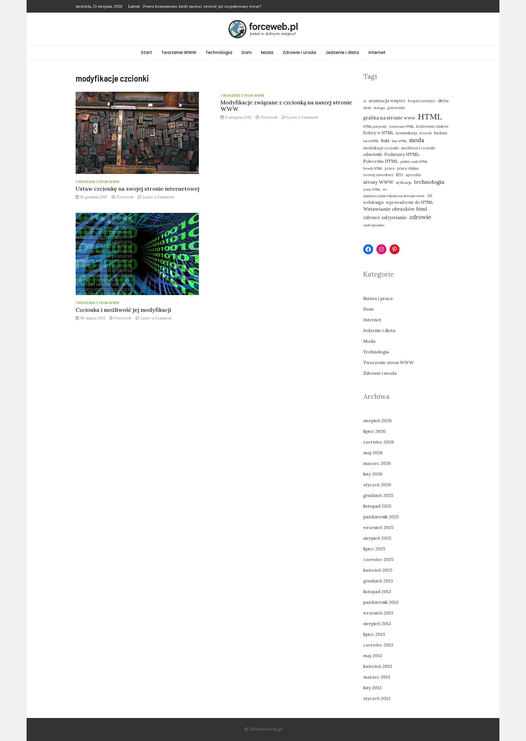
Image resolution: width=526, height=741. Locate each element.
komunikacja (406, 133)
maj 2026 (372, 452)
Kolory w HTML (378, 132)
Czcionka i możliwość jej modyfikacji (123, 309)
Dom (247, 52)
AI (364, 101)
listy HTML (399, 141)
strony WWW (378, 182)
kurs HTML (371, 141)
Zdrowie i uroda (299, 52)
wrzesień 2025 (378, 527)
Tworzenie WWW (178, 52)
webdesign (373, 202)
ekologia (379, 108)
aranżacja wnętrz (386, 100)
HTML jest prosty (375, 126)
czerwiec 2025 (378, 559)
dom (367, 107)
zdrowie (420, 217)
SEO (399, 175)
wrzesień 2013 (378, 613)
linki (385, 140)
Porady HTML (372, 168)
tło (385, 189)
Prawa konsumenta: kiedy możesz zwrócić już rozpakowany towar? (202, 6)
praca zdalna (407, 168)
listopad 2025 (377, 506)
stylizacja (403, 182)
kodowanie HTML (402, 126)
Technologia (218, 52)
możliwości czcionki (418, 148)
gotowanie (396, 107)
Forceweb (125, 196)
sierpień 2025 (377, 538)
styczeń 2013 (376, 698)
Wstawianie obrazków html (395, 209)
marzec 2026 (377, 463)
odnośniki (372, 154)
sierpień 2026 (377, 420)
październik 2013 (380, 602)
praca (390, 168)
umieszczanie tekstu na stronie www (394, 196)
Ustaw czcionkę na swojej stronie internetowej (137, 188)
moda (416, 140)
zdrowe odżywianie (385, 217)
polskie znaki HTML (414, 162)
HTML (430, 116)
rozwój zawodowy (378, 175)
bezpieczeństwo (421, 101)
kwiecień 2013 (377, 666)
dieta (443, 100)
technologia (429, 181)
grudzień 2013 (378, 580)
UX (429, 196)
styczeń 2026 (377, 484)
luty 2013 (372, 687)
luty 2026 (372, 474)
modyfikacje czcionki (381, 148)
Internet (376, 52)
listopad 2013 (377, 591)
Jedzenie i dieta (342, 52)
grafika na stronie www (389, 118)
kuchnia (440, 133)
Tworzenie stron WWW (97, 181)
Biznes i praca (378, 298)
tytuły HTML (372, 189)
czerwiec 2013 (378, 645)
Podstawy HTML (401, 154)
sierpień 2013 (377, 623)
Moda (267, 52)
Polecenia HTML (380, 161)
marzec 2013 (376, 677)
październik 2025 (381, 516)
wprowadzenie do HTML (409, 202)
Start (146, 52)
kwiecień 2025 (377, 570)
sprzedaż (413, 175)
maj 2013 (372, 655)
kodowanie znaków (432, 126)
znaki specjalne (373, 225)
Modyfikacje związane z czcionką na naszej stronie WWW (286, 105)
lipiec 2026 (374, 431)
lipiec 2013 (374, 634)
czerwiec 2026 (378, 442)
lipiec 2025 (374, 548)
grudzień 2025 (378, 495)
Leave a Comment (158, 196)
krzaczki (426, 133)
